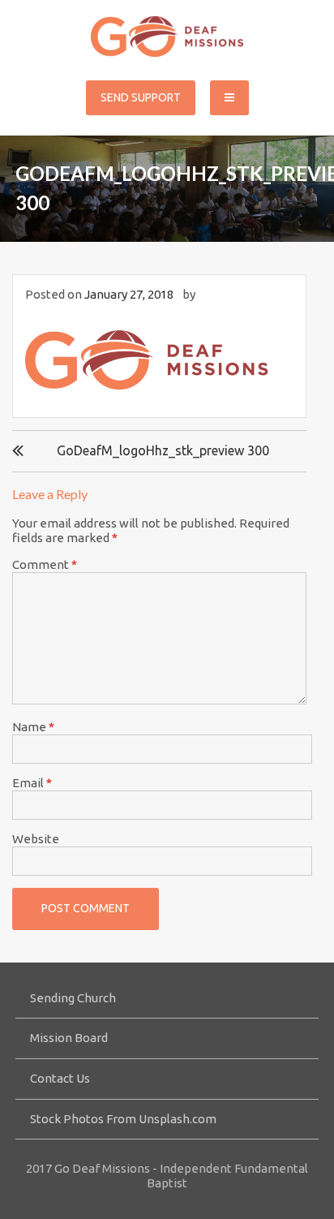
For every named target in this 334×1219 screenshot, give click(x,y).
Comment (44, 564)
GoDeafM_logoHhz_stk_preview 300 (163, 450)
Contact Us (60, 1078)
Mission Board (69, 1038)
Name (33, 727)
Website (35, 839)
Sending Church (73, 998)
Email (32, 783)
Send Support (141, 97)
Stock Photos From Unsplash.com (123, 1119)
